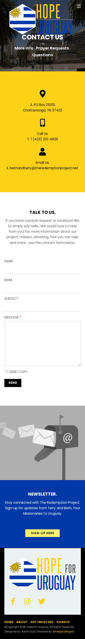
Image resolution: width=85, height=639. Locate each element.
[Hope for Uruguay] (41, 33)
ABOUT (21, 622)
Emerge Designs (63, 631)
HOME (9, 622)
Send (12, 383)
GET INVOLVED (42, 622)
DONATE (63, 622)
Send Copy (18, 372)
